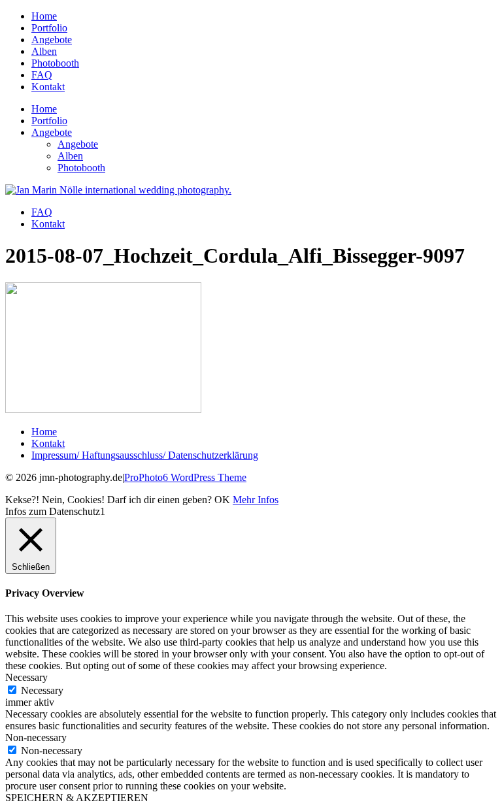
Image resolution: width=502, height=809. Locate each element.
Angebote (51, 39)
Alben (44, 51)
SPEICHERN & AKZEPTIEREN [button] (76, 797)
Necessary (42, 690)
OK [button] (222, 499)
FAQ (41, 74)
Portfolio (49, 27)
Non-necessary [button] (36, 737)
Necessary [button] (26, 677)
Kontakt (48, 86)
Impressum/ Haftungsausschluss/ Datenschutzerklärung (144, 455)
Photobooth (55, 63)
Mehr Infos (255, 499)
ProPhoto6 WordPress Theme (185, 477)
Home (44, 16)
